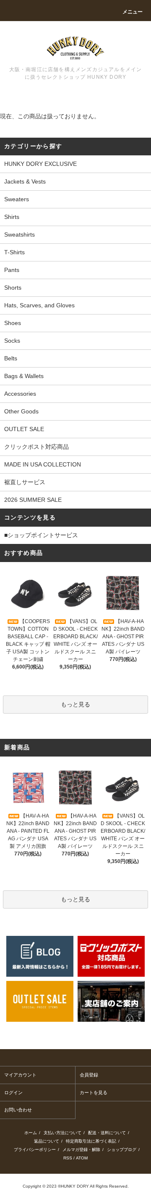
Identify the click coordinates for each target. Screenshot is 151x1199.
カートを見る (93, 1092)
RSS (67, 1158)
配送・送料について (107, 1132)
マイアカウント (20, 1074)
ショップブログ (121, 1149)
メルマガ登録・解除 (81, 1149)
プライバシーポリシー (35, 1149)
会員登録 (89, 1074)
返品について (46, 1141)
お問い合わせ (18, 1109)
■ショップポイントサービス (41, 535)
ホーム (30, 1132)
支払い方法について (62, 1132)
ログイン (13, 1092)
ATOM (82, 1158)
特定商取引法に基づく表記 (91, 1141)
